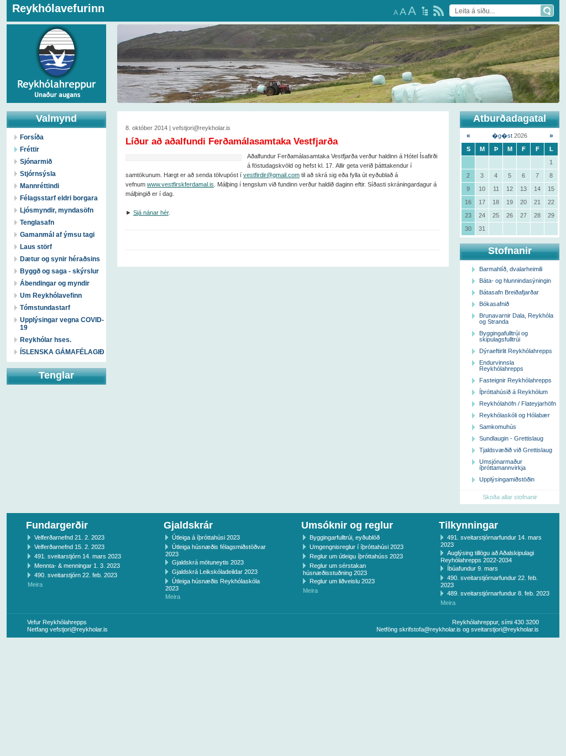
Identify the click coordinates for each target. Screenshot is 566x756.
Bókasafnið (494, 304)
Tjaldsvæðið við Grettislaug (515, 450)
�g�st (502, 135)
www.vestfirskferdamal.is (180, 184)
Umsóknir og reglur (347, 525)
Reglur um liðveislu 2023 (342, 581)
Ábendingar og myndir (55, 283)
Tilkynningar (468, 525)
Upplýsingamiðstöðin (506, 479)
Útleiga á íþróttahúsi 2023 (206, 537)
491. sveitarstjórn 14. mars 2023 (77, 556)
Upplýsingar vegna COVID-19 (62, 324)
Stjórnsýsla (38, 174)
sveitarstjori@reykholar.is (505, 629)
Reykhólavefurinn (58, 8)
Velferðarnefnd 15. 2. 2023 (69, 546)
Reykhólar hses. (45, 340)
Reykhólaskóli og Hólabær (514, 415)
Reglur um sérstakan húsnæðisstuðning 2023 (335, 569)
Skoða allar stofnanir (510, 497)
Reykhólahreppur (49, 54)
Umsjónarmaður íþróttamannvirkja (502, 464)
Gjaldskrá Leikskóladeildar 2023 (215, 571)
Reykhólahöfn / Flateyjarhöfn (517, 403)
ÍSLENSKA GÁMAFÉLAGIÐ (62, 352)
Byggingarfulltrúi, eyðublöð (345, 537)
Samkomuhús (497, 426)
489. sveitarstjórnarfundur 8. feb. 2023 (498, 593)
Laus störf (36, 247)
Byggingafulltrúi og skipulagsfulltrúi (503, 336)
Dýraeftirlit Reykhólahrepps (515, 351)
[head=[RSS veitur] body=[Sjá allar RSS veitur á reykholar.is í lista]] (438, 11)
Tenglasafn (37, 222)
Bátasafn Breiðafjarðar (509, 292)
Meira (35, 584)
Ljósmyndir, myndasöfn (56, 210)
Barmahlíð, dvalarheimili (510, 269)
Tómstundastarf (45, 308)
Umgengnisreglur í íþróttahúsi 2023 (356, 546)
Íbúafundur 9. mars (472, 568)
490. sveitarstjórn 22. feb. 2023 (75, 575)
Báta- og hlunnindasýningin (515, 280)
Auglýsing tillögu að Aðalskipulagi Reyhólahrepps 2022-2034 (487, 556)
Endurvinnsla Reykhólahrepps (501, 365)
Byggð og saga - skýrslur (59, 271)
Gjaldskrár (188, 525)
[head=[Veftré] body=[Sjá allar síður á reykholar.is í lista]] (425, 11)
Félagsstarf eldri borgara (59, 198)
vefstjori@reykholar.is (79, 629)
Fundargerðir (57, 525)
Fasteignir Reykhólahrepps (515, 380)
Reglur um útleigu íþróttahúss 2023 (356, 556)
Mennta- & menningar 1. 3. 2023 (77, 565)
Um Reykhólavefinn (51, 295)
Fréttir (29, 149)
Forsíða (32, 137)
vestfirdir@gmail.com (271, 175)
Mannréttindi (39, 186)
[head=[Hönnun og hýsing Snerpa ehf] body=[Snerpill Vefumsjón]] (283, 649)
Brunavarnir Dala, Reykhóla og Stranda (516, 318)
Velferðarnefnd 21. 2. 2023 (69, 537)
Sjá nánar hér (151, 212)
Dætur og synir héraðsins (60, 259)
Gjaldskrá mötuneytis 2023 (208, 562)
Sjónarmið (36, 161)
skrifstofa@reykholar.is (430, 629)
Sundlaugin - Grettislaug (511, 438)
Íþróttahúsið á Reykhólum (513, 392)
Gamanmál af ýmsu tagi (57, 235)
